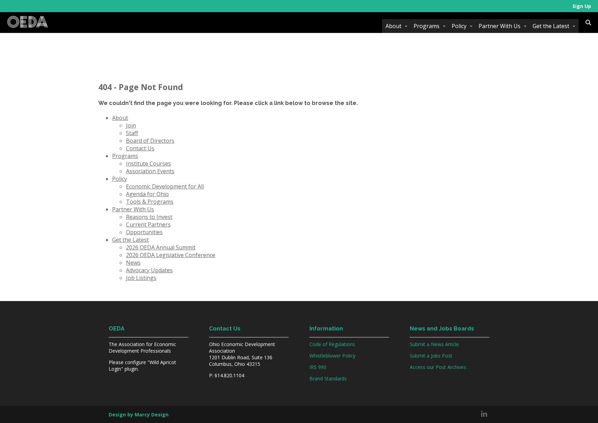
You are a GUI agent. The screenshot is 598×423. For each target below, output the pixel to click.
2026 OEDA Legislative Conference (170, 255)
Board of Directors (150, 140)
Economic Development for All (165, 186)
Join (131, 125)
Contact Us (140, 148)
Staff (132, 133)
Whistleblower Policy (332, 355)
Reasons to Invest (149, 217)
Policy (459, 26)
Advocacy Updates (149, 270)
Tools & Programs (149, 201)
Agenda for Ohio (147, 194)
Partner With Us (499, 26)
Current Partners (148, 224)
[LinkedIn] (484, 414)
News (133, 262)
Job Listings (141, 278)
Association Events (150, 171)
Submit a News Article (434, 344)
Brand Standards (328, 378)
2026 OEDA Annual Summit (161, 247)
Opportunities (144, 232)
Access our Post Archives (438, 367)
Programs (427, 26)
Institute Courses (148, 163)
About (393, 26)
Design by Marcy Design (139, 414)
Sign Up (581, 6)
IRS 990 (317, 367)
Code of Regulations (332, 344)
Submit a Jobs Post (431, 355)
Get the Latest (551, 26)
